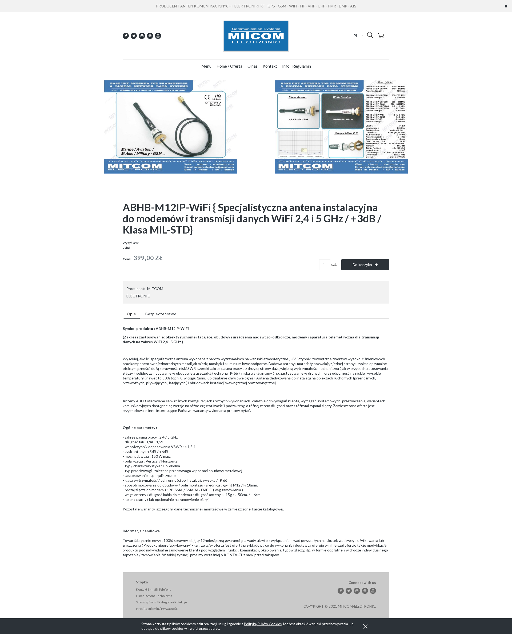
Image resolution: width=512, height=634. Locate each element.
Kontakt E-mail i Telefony (153, 589)
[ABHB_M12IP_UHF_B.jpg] (341, 126)
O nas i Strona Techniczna (154, 596)
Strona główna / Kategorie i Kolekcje (161, 602)
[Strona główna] (256, 36)
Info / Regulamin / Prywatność (157, 609)
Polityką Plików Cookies (263, 624)
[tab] (132, 313)
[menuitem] (206, 66)
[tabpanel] (256, 441)
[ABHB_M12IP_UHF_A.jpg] (170, 126)
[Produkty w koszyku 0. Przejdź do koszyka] (382, 38)
